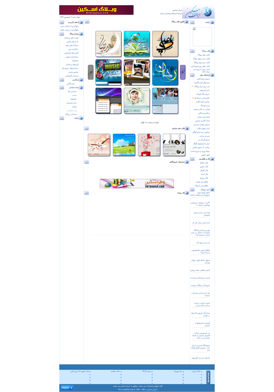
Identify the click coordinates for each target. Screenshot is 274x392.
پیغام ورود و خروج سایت (200, 151)
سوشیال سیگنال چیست (200, 285)
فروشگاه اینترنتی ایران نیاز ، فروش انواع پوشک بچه (200, 347)
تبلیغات (76, 118)
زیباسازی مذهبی (71, 57)
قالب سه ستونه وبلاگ (201, 59)
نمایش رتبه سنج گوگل (201, 132)
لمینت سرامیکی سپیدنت (200, 278)
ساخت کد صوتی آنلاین (201, 147)
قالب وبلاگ (206, 51)
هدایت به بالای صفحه (202, 109)
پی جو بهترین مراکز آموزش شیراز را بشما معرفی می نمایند (201, 335)
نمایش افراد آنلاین (203, 102)
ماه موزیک (178, 371)
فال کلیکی (204, 170)
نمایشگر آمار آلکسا (202, 83)
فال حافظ (204, 163)
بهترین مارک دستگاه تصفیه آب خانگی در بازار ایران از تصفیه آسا (200, 232)
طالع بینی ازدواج (201, 185)
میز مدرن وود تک (203, 242)
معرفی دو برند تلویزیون (201, 358)
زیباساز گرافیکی (71, 76)
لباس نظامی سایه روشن (200, 270)
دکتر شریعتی (71, 103)
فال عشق (204, 166)
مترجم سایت (204, 136)
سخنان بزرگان (71, 114)
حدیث (74, 95)
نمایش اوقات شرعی (201, 124)
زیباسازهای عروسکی (70, 68)
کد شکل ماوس (72, 41)
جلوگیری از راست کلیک (69, 30)
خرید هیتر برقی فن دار (201, 222)
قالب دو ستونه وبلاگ (202, 62)
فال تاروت (196, 371)
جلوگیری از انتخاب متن (70, 26)
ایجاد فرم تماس (203, 117)
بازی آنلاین (71, 83)
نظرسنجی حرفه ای (202, 98)
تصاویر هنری (73, 72)
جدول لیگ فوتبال (203, 94)
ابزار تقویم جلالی (203, 128)
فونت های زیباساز (71, 38)
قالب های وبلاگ (203, 55)
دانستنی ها (72, 91)
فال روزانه (204, 178)
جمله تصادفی (74, 87)
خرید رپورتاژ (205, 189)
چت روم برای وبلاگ (202, 86)
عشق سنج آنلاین (203, 79)
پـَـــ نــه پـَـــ (72, 110)
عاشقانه (75, 60)
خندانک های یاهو (72, 45)
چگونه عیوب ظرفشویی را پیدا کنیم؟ (200, 251)
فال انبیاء (204, 174)
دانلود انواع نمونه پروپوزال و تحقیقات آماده (200, 193)
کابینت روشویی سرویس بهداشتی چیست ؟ (200, 203)
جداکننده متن (73, 49)
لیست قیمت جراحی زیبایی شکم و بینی (202, 304)
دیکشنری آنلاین (204, 113)
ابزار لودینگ (205, 105)
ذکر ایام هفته (205, 90)
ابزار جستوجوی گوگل (201, 143)
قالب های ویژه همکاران (200, 66)
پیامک (74, 106)
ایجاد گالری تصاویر (202, 121)
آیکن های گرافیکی (71, 53)
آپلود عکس (205, 155)
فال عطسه (115, 371)
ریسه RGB (147, 371)
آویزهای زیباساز (72, 64)
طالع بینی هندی (202, 182)
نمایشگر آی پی (204, 140)
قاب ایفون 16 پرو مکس (79, 371)
